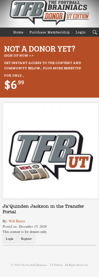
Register (26, 239)
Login (81, 32)
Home (18, 32)
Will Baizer (17, 221)
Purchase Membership (49, 32)
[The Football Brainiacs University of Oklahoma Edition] (49, 14)
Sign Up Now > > (18, 55)
